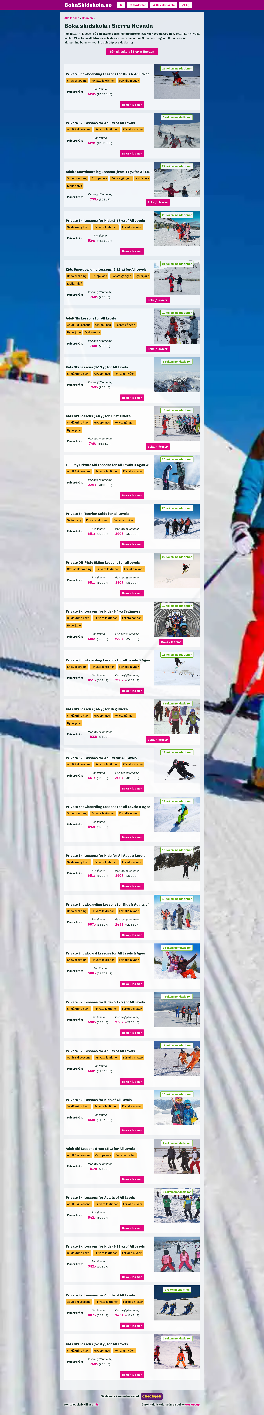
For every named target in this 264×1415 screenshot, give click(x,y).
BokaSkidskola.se (88, 5)
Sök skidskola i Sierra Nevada (132, 52)
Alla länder (71, 18)
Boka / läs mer (132, 104)
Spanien (87, 18)
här (96, 1404)
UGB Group (192, 1404)
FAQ (186, 5)
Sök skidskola (165, 5)
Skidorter (139, 5)
